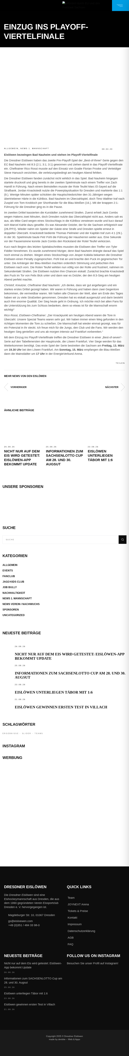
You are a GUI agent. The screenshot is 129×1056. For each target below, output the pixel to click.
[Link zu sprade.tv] (64, 838)
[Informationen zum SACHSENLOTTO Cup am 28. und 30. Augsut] (64, 430)
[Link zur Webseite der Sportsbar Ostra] (64, 787)
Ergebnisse (11, 733)
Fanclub (9, 576)
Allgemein (11, 148)
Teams (39, 733)
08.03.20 (107, 149)
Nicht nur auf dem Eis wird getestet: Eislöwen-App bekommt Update (33, 965)
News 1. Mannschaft (34, 148)
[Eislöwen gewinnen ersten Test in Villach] (8, 702)
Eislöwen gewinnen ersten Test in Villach (61, 707)
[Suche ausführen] (122, 539)
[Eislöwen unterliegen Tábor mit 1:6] (106, 430)
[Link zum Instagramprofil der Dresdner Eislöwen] (99, 1036)
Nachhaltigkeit (14, 593)
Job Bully (10, 587)
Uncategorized (14, 615)
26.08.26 (9, 447)
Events (8, 570)
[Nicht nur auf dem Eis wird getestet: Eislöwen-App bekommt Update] (22, 430)
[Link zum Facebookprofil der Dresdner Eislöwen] (89, 1036)
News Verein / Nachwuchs (21, 604)
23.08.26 (93, 447)
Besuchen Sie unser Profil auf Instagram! (92, 963)
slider (26, 733)
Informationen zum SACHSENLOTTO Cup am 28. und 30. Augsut (33, 980)
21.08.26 (20, 699)
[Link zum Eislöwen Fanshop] (64, 820)
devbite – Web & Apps (69, 1039)
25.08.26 (51, 447)
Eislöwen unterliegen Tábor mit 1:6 (100, 455)
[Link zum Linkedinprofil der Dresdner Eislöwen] (89, 1041)
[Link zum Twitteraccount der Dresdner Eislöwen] (110, 1036)
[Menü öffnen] (120, 5)
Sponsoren (11, 609)
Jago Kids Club (13, 581)
